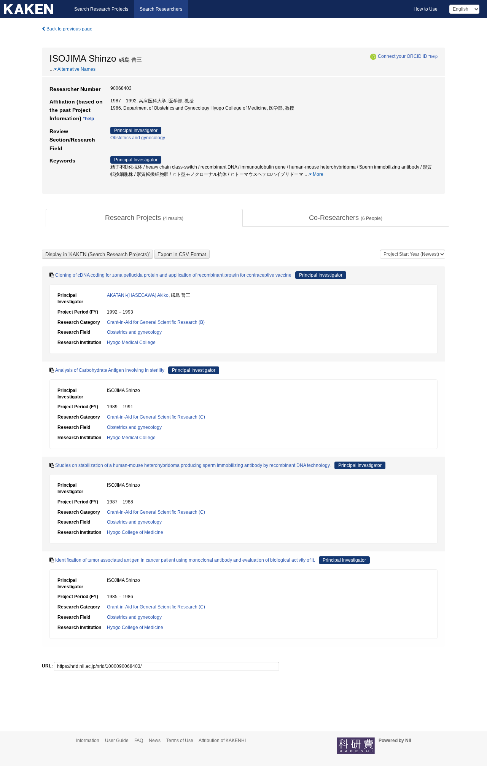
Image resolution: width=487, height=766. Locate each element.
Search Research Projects (101, 9)
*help (433, 56)
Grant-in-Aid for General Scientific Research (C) (156, 417)
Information (87, 740)
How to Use (426, 9)
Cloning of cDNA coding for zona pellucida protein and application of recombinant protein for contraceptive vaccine (173, 275)
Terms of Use (179, 740)
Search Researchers (161, 9)
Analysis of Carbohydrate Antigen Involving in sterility (109, 370)
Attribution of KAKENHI (222, 740)
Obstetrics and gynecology (137, 137)
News (155, 740)
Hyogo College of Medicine (135, 532)
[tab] (144, 218)
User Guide (117, 740)
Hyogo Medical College (131, 342)
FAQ (138, 740)
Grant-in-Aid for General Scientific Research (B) (156, 322)
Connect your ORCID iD (402, 56)
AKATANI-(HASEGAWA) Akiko (138, 295)
